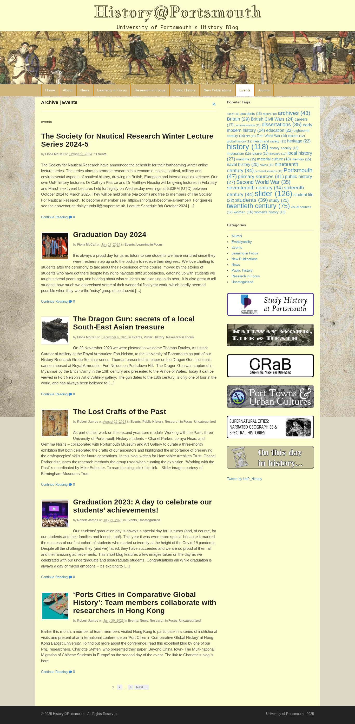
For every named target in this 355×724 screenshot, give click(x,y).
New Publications (217, 90)
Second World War (263, 182)
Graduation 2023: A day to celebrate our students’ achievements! (142, 506)
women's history (269, 212)
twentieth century (258, 205)
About (68, 90)
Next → (141, 687)
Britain (238, 119)
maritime (246, 159)
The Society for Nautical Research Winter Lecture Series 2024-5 (127, 140)
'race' (233, 113)
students (251, 200)
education (279, 130)
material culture (274, 159)
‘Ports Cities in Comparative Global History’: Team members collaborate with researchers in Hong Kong (144, 602)
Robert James (87, 421)
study (279, 200)
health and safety (269, 141)
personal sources (268, 171)
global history (239, 141)
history (247, 146)
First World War (272, 136)
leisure (260, 153)
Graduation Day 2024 (109, 234)
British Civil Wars (272, 119)
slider (273, 193)
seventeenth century (255, 187)
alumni (270, 113)
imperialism (239, 153)
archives (294, 113)
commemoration (248, 125)
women (243, 212)
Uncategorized (205, 421)
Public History (184, 90)
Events (245, 90)
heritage (299, 141)
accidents (251, 114)
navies (267, 164)
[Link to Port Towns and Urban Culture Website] (270, 405)
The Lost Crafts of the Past (119, 412)
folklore (296, 136)
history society (283, 148)
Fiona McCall (54, 154)
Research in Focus (150, 90)
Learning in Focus (112, 90)
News (84, 90)
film (251, 136)
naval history (243, 164)
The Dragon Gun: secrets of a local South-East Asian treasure (134, 323)
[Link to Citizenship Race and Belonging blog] (270, 375)
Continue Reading (54, 217)
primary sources (261, 176)
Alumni (263, 90)
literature (277, 153)
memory (301, 159)
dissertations (282, 124)
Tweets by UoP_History (244, 479)
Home (50, 90)
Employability (242, 242)
